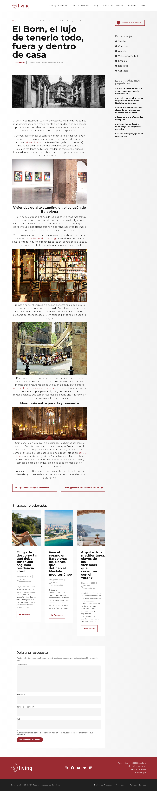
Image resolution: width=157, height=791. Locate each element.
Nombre (21, 695)
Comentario (22, 664)
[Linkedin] (91, 768)
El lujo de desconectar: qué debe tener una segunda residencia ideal (28, 561)
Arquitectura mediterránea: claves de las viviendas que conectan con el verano (93, 565)
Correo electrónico (25, 707)
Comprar (123, 46)
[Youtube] (78, 768)
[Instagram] (66, 768)
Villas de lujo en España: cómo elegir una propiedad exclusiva (128, 126)
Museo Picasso (34, 142)
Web (18, 719)
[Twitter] (85, 768)
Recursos (120, 5)
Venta (143, 5)
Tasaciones (132, 5)
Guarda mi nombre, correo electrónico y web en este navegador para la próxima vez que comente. (55, 733)
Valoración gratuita (128, 56)
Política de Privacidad (103, 785)
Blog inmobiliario (19, 21)
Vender (122, 41)
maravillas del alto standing (40, 238)
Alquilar (122, 51)
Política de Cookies (138, 785)
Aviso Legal (121, 785)
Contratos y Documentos (57, 5)
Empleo (122, 61)
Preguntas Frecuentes (103, 5)
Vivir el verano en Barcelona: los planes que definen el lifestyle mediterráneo (60, 563)
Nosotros (123, 66)
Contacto (123, 71)
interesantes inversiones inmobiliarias (34, 388)
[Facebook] (72, 768)
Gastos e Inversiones (81, 5)
